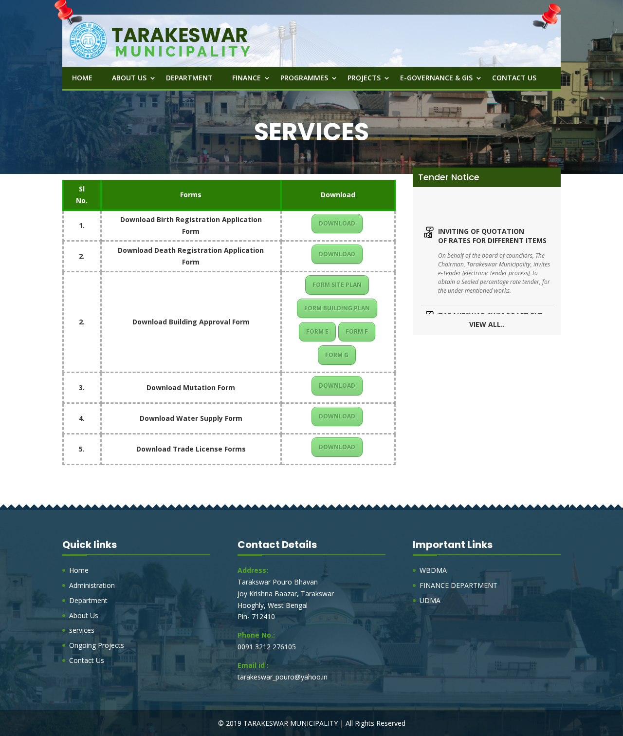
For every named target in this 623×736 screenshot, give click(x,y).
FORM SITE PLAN (337, 285)
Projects (364, 77)
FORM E (317, 331)
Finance (246, 77)
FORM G (336, 355)
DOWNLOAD (337, 223)
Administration (92, 585)
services (81, 630)
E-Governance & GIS (436, 77)
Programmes (304, 77)
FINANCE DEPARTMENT (458, 585)
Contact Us (514, 77)
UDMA (430, 600)
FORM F (357, 331)
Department (189, 77)
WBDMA (433, 570)
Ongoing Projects (96, 645)
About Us (129, 77)
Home (82, 77)
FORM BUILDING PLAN (337, 308)
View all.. (487, 324)
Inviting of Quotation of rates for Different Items (492, 222)
